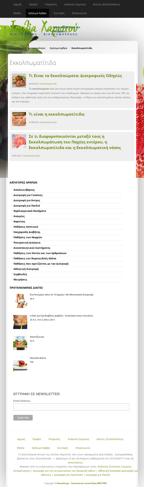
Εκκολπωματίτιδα (48, 83)
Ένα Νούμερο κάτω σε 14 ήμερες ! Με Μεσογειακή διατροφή (61, 294)
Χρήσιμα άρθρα (58, 48)
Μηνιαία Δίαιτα (38, 357)
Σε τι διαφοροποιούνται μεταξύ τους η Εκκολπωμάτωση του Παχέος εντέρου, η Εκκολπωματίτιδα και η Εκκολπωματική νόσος (75, 142)
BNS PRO (102, 483)
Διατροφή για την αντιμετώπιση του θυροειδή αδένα (64, 470)
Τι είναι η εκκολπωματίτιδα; (57, 114)
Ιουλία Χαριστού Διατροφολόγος (27, 48)
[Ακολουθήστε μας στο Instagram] (67, 22)
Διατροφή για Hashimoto (68, 474)
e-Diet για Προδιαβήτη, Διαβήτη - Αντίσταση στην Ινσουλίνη (61, 315)
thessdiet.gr (63, 483)
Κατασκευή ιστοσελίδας (84, 483)
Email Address (21, 400)
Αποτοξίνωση (37, 336)
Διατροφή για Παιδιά (98, 474)
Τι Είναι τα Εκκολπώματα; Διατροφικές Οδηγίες (75, 75)
